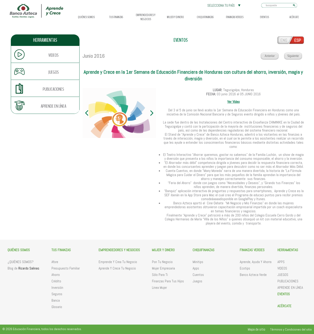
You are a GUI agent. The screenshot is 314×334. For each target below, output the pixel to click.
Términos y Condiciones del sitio (291, 329)
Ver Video (233, 101)
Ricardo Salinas (28, 268)
